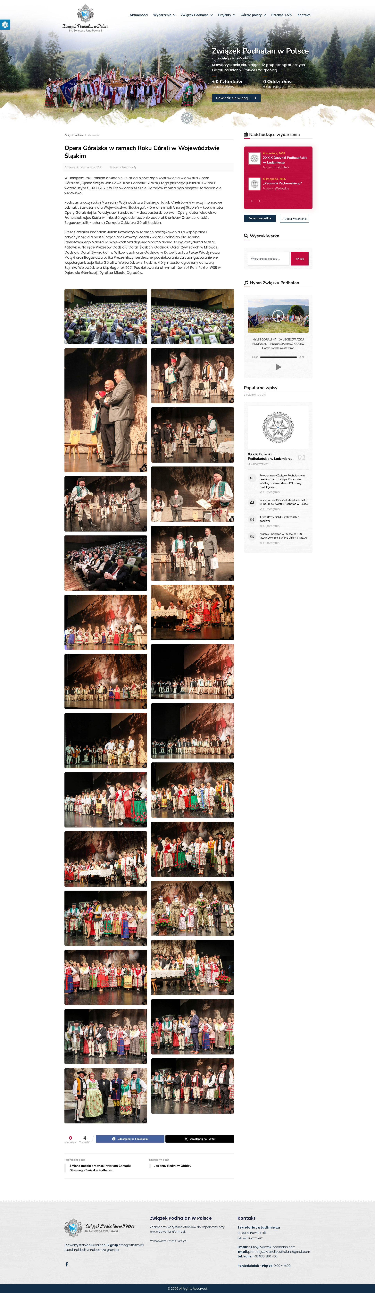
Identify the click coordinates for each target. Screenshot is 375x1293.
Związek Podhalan (74, 135)
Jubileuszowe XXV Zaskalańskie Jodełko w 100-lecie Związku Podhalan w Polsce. (284, 502)
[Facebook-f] (66, 1264)
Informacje (93, 135)
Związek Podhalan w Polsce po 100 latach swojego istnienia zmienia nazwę (283, 536)
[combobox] (268, 258)
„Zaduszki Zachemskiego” (282, 183)
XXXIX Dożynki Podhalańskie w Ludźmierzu (270, 456)
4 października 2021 (89, 167)
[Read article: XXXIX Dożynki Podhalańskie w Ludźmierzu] (278, 427)
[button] (5, 25)
